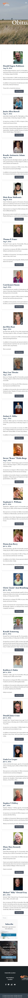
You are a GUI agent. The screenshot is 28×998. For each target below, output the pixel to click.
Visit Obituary (19, 91)
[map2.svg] (11, 984)
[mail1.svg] (14, 984)
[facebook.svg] (6, 984)
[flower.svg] (8, 984)
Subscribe (9, 934)
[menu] (26, 2)
